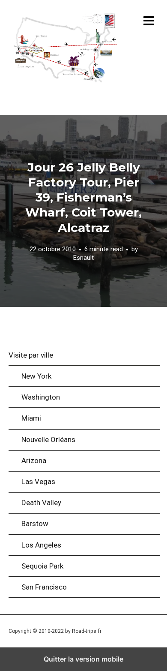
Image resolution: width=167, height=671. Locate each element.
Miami (31, 418)
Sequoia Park (42, 566)
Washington (40, 397)
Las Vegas (38, 481)
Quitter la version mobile (83, 659)
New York (36, 376)
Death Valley (41, 502)
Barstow (34, 523)
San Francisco (44, 587)
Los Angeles (41, 545)
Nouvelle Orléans (48, 439)
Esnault (83, 258)
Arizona (33, 460)
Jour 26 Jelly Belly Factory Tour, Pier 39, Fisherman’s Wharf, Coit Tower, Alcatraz (83, 197)
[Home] (65, 49)
